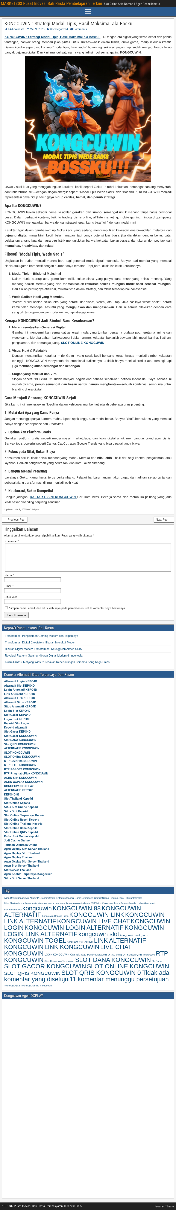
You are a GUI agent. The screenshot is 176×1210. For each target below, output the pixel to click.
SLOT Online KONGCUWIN (21, 756)
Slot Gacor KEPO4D (17, 714)
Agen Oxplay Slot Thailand (22, 853)
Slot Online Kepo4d (17, 803)
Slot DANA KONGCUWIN (20, 740)
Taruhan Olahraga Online (20, 844)
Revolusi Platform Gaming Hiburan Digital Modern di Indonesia (43, 655)
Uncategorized (59, 29)
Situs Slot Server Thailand (21, 878)
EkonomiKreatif (47, 898)
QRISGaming (115, 954)
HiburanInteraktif (133, 898)
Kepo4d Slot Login (16, 723)
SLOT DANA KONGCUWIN (113, 959)
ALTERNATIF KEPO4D (18, 790)
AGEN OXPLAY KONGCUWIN (23, 781)
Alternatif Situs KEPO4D (20, 702)
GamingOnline (101, 898)
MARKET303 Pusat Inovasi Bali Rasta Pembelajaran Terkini (51, 3)
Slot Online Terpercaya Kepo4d (24, 815)
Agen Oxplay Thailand (18, 857)
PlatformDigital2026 (97, 954)
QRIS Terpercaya (146, 954)
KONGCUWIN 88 (77, 908)
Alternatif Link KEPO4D (19, 698)
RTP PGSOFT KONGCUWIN (22, 769)
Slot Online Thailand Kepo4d (23, 823)
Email (9, 586)
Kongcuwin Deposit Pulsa (55, 916)
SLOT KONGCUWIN (17, 752)
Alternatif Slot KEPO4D (19, 685)
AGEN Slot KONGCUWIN (20, 777)
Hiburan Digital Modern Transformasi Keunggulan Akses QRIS (43, 649)
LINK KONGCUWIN (71, 946)
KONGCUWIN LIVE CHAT (93, 921)
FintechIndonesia (65, 898)
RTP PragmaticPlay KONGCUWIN (26, 773)
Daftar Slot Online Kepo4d (21, 836)
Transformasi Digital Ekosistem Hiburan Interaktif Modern (40, 642)
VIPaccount (46, 985)
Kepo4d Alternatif (15, 727)
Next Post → (164, 519)
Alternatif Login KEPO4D (20, 681)
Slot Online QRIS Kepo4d (21, 832)
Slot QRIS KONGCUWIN (19, 744)
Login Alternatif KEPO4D (20, 689)
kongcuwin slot (98, 933)
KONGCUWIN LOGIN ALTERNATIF (74, 927)
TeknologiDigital (12, 985)
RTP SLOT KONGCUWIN (20, 765)
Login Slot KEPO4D (17, 710)
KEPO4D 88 (11, 794)
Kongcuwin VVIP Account (80, 941)
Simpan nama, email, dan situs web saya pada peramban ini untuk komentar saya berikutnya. (67, 608)
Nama (9, 575)
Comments (80, 29)
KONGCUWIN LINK (96, 914)
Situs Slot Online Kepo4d (21, 807)
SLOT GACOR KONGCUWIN (45, 966)
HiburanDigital (117, 898)
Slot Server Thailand (17, 870)
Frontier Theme (164, 1206)
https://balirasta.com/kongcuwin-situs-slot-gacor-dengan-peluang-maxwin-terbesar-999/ (50, 903)
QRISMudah (129, 954)
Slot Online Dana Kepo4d (21, 828)
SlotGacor (157, 961)
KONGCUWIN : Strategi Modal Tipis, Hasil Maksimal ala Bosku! (69, 24)
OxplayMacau (78, 954)
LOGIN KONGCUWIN (56, 954)
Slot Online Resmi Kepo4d (21, 819)
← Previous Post (14, 519)
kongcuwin (37, 908)
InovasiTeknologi (12, 909)
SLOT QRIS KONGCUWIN (32, 973)
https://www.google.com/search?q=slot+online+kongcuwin (126, 903)
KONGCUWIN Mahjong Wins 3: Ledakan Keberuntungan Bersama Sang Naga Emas (57, 662)
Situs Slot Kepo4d (16, 811)
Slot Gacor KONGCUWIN (20, 736)
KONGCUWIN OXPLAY (19, 786)
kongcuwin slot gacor (134, 935)
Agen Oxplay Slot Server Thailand (26, 848)
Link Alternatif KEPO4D (19, 694)
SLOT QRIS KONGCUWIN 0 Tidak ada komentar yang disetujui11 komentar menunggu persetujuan (86, 976)
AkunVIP (34, 898)
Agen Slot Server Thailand (21, 865)
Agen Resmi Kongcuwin (16, 898)
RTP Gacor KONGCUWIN (20, 761)
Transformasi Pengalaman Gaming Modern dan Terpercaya (41, 635)
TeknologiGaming (30, 985)
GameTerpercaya (84, 898)
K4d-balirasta (16, 29)
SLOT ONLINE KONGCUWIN (128, 966)
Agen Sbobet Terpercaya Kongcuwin (28, 874)
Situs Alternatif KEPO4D (20, 706)
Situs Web (11, 597)
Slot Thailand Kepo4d (18, 798)
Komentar (12, 541)
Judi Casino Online (17, 840)
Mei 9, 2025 (37, 29)
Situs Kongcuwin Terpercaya (59, 961)
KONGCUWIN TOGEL (35, 940)
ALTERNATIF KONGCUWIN (21, 748)
